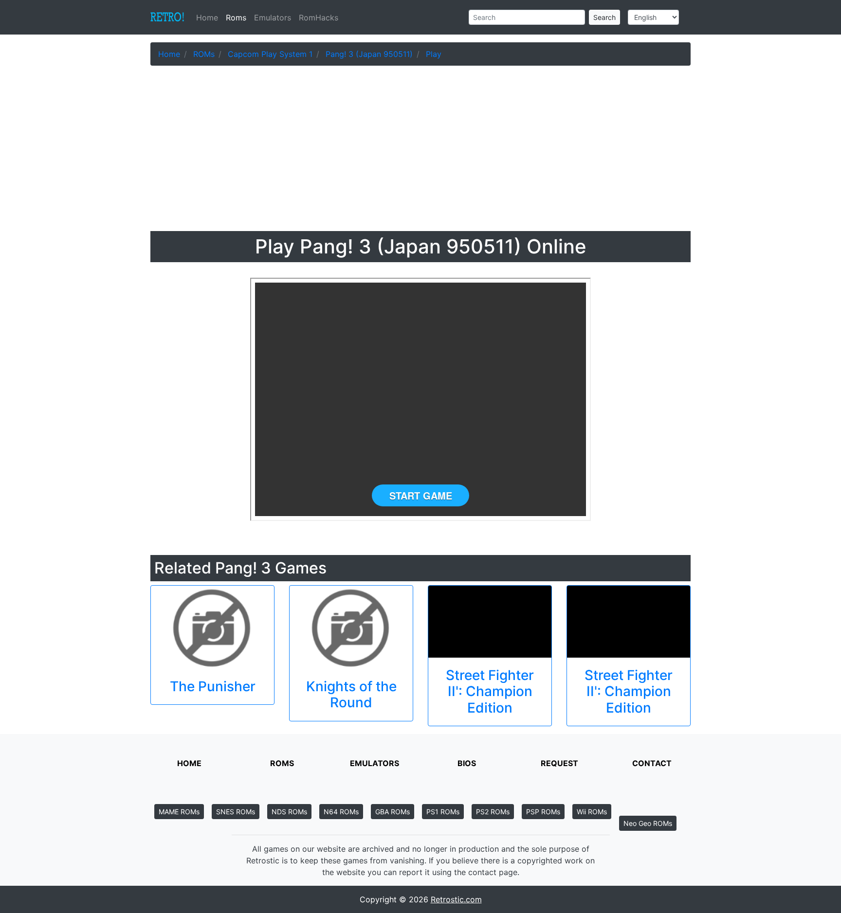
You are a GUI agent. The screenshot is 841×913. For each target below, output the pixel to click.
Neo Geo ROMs (647, 823)
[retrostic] (167, 17)
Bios (466, 763)
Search (604, 17)
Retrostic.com (456, 899)
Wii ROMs (592, 811)
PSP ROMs (543, 811)
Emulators (272, 17)
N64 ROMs (341, 811)
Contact (652, 763)
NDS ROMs (289, 811)
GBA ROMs (392, 811)
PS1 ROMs (442, 811)
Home (209, 17)
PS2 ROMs (493, 811)
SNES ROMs (235, 811)
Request (559, 763)
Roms (236, 17)
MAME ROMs (179, 811)
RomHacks (318, 17)
